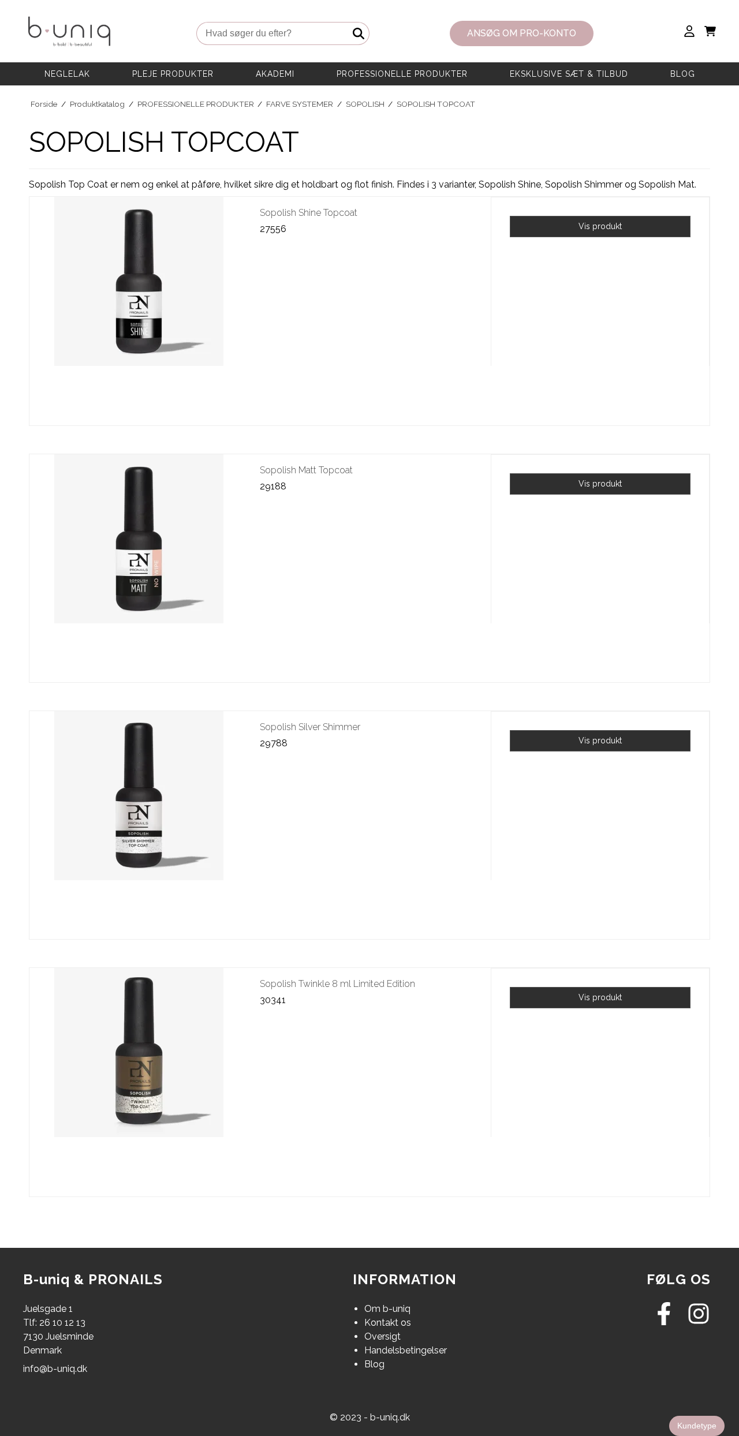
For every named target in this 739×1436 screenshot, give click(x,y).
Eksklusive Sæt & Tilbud (569, 73)
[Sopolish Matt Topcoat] (138, 563)
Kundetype (696, 1425)
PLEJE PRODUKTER (173, 73)
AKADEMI (275, 73)
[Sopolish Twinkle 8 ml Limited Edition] (138, 1077)
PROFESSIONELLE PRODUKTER (402, 73)
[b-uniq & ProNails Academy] (69, 33)
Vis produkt (600, 226)
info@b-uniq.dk (55, 1368)
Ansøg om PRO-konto (521, 33)
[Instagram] (698, 1322)
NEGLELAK (67, 73)
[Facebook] (663, 1322)
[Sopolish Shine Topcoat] (138, 306)
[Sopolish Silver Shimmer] (138, 820)
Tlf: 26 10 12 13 (54, 1322)
